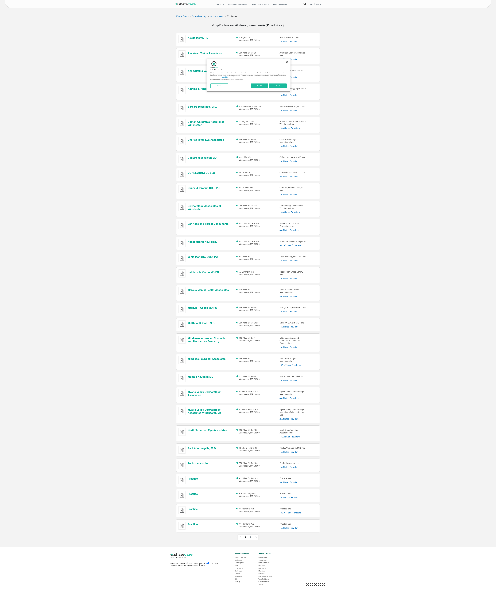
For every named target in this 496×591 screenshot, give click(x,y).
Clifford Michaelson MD (202, 157)
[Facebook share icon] (307, 585)
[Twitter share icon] (319, 585)
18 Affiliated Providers (290, 128)
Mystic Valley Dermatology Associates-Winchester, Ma (204, 411)
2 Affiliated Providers (289, 176)
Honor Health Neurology (202, 241)
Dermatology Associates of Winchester (204, 207)
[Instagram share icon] (311, 585)
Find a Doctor (182, 16)
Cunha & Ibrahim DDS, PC (203, 188)
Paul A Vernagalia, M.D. (202, 448)
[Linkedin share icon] (315, 585)
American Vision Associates (205, 53)
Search (304, 4)
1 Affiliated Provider (288, 41)
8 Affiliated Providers (289, 296)
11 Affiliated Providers (290, 436)
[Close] (287, 62)
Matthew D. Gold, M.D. (201, 323)
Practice (193, 478)
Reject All (259, 85)
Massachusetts (216, 16)
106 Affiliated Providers (290, 365)
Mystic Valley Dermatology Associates (204, 393)
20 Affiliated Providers (290, 212)
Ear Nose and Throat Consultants (208, 224)
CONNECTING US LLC (201, 173)
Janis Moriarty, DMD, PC (203, 257)
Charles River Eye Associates (206, 140)
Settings (219, 85)
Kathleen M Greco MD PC (203, 272)
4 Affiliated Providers (289, 260)
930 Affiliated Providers (290, 245)
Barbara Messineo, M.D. (202, 106)
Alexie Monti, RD (198, 38)
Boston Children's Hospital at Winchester (206, 123)
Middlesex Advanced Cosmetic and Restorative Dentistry (207, 339)
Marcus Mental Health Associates (208, 290)
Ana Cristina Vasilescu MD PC (206, 71)
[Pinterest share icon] (323, 585)
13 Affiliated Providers (290, 497)
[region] (248, 75)
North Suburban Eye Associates (207, 430)
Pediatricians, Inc (198, 463)
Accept (278, 85)
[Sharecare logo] (199, 554)
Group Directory (199, 16)
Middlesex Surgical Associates (207, 359)
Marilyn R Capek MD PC (202, 308)
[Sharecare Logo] (185, 4)
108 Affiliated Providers (290, 512)
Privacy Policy (225, 77)
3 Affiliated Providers (289, 230)
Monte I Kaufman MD (200, 376)
